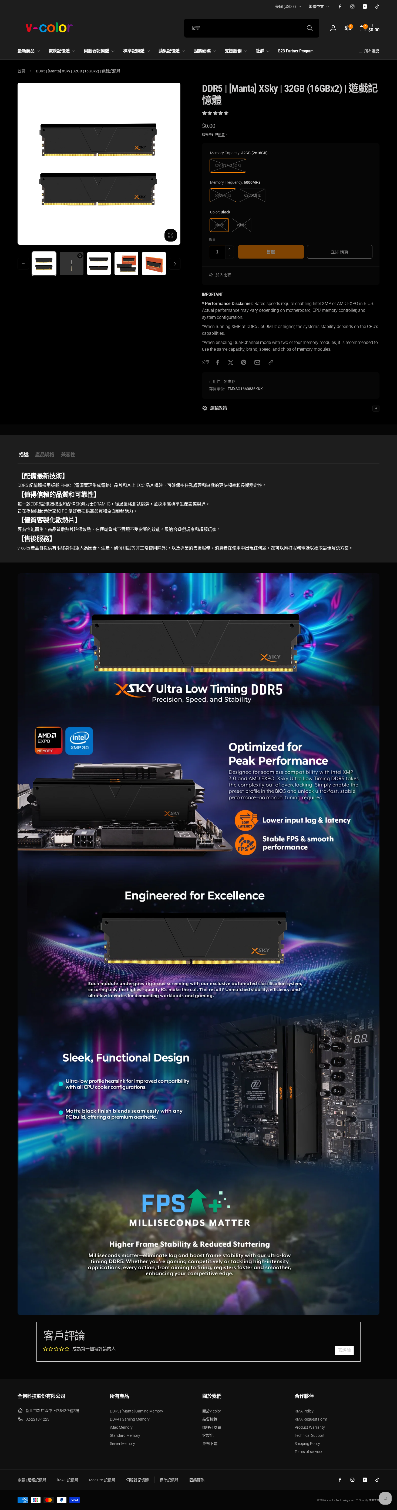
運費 (221, 134)
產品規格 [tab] (44, 454)
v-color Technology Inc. (341, 1500)
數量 (212, 240)
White (241, 225)
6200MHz (252, 195)
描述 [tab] (23, 454)
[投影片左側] (23, 263)
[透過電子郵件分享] (257, 362)
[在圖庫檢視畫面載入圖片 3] (126, 264)
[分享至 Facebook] (217, 362)
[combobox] (251, 28)
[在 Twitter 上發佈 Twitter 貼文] (230, 362)
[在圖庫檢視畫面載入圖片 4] (154, 264)
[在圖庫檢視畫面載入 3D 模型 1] (71, 264)
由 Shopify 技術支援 (367, 1500)
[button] (369, 28)
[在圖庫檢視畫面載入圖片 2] (99, 264)
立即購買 (340, 252)
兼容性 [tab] (68, 454)
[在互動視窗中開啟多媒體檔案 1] (99, 164)
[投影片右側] (174, 263)
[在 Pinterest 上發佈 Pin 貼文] (243, 362)
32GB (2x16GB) (228, 165)
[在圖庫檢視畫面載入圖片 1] (44, 263)
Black (219, 225)
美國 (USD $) (285, 6)
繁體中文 (316, 6)
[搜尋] (309, 28)
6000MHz (223, 195)
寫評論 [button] (344, 1350)
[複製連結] (271, 362)
